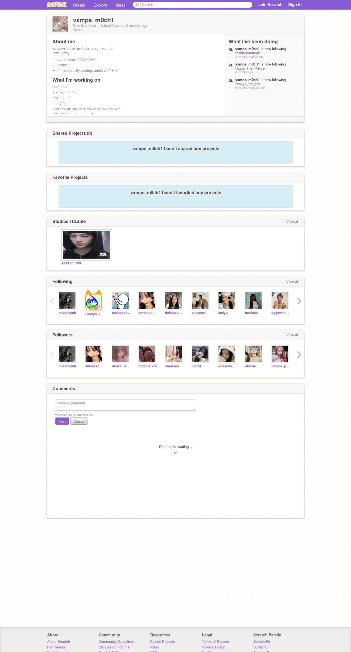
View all (292, 221)
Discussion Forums (114, 647)
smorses (172, 366)
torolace (251, 312)
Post (62, 421)
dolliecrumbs (174, 312)
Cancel (78, 421)
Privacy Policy (213, 647)
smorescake (147, 312)
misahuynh (67, 312)
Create (79, 5)
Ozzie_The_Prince (250, 68)
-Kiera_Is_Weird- (121, 366)
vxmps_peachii (280, 366)
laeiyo (223, 312)
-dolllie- (250, 366)
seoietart (199, 312)
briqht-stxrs (147, 366)
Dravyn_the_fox (247, 83)
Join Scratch (270, 4)
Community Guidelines (117, 641)
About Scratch (58, 641)
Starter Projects (162, 641)
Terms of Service (215, 641)
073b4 (196, 366)
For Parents (56, 647)
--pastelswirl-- (227, 366)
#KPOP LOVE (71, 263)
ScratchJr (261, 647)
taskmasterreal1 (248, 52)
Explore (100, 5)
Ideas (121, 5)
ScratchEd (261, 641)
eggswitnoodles (280, 312)
